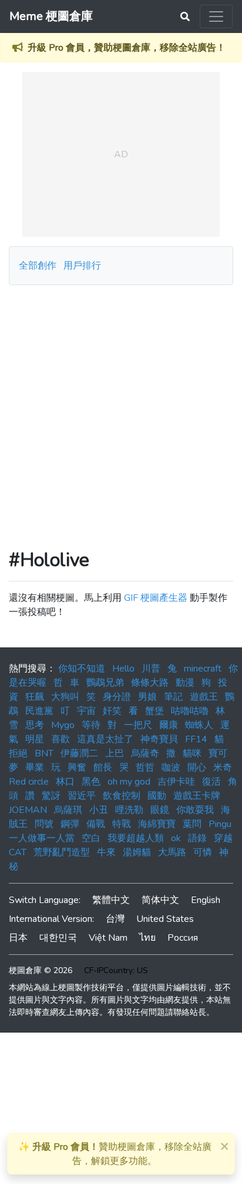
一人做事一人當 (42, 838)
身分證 (117, 696)
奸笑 (112, 711)
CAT (17, 852)
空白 (91, 838)
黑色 (91, 781)
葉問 (192, 824)
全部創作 (37, 265)
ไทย (147, 937)
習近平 (82, 795)
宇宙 (86, 711)
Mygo (63, 725)
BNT (44, 753)
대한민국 (58, 937)
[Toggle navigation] (216, 16)
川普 (151, 668)
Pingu (220, 824)
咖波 (171, 767)
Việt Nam (108, 937)
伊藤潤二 (79, 753)
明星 (34, 739)
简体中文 (160, 900)
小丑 (98, 809)
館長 (102, 767)
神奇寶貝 (159, 739)
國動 (156, 795)
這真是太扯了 (105, 739)
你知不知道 (81, 668)
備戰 (95, 824)
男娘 (147, 696)
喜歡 (60, 739)
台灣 (115, 918)
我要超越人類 (135, 838)
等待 (91, 725)
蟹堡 (154, 711)
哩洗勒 (129, 809)
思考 (34, 725)
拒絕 (18, 753)
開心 (196, 767)
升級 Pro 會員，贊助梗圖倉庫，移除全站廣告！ (127, 47)
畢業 (34, 767)
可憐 (202, 852)
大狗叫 (65, 696)
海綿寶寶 (157, 824)
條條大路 (150, 682)
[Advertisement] (121, 412)
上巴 (114, 753)
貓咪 (192, 753)
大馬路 (172, 852)
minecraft (202, 668)
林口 (65, 781)
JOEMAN (28, 809)
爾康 (168, 725)
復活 (211, 781)
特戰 (121, 824)
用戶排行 (82, 265)
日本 (18, 937)
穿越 (223, 838)
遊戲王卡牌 (196, 795)
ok (176, 838)
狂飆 (34, 696)
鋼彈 (69, 824)
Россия (182, 937)
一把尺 (138, 725)
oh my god (128, 781)
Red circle (29, 781)
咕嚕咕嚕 (190, 711)
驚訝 (51, 795)
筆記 (173, 696)
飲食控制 (121, 795)
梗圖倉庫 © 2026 (40, 970)
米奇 (222, 767)
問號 (44, 824)
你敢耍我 (195, 809)
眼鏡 (159, 809)
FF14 (196, 739)
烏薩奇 (145, 753)
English (205, 900)
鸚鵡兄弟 (105, 682)
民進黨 (39, 711)
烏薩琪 (68, 809)
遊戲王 (204, 696)
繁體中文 (111, 900)
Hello (123, 668)
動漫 (185, 682)
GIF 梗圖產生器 (155, 597)
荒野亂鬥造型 (61, 852)
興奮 (77, 767)
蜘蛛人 (199, 725)
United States (165, 918)
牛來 (106, 852)
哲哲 (145, 767)
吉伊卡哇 (176, 781)
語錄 (197, 838)
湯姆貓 (137, 852)
